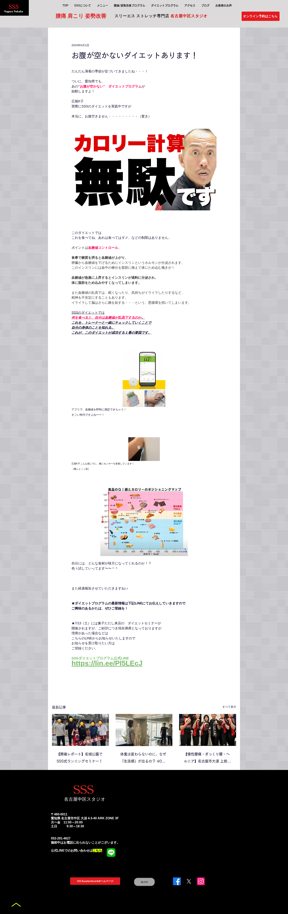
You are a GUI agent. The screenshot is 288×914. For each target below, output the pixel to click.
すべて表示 (229, 706)
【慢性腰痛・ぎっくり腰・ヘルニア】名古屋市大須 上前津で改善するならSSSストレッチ (207, 758)
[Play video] (144, 169)
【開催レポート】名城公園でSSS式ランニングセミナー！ (79, 757)
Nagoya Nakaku (13, 11)
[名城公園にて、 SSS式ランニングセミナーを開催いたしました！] (80, 730)
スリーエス (125, 16)
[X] (189, 881)
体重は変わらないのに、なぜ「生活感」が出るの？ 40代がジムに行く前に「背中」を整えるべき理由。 (143, 758)
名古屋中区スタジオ (84, 799)
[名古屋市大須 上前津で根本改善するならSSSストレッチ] (207, 730)
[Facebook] (177, 881)
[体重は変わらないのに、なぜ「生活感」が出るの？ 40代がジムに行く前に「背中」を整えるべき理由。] (144, 730)
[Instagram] (201, 881)
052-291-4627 (61, 838)
